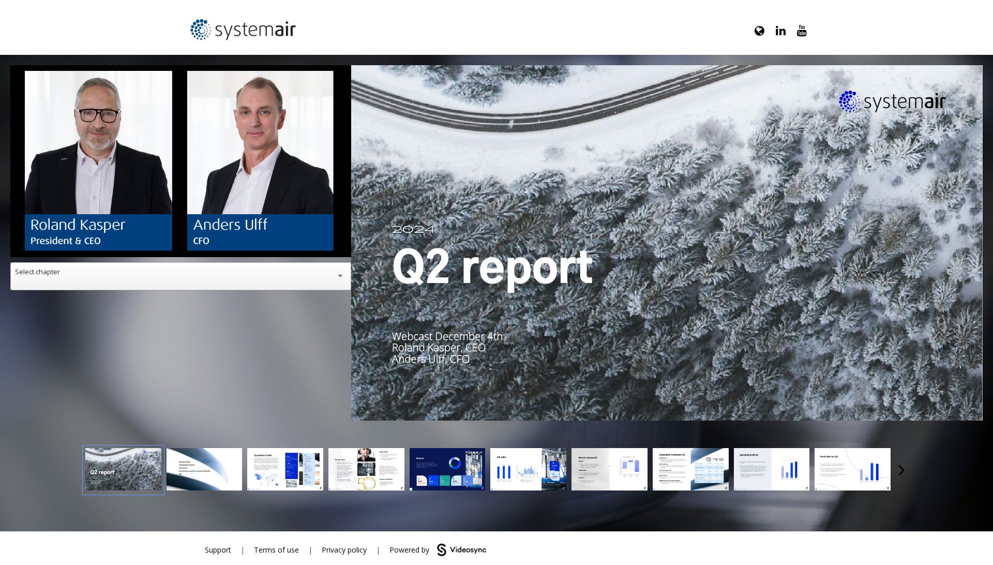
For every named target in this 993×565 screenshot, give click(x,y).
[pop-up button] (320, 241)
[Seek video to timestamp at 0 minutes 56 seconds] (285, 470)
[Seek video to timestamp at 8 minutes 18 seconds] (853, 470)
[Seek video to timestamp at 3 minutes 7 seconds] (448, 470)
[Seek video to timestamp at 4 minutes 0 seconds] (528, 470)
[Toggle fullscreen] (975, 73)
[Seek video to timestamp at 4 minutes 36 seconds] (609, 470)
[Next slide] (974, 238)
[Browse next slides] (901, 470)
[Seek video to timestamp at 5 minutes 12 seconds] (691, 470)
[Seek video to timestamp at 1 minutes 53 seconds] (366, 470)
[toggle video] (304, 241)
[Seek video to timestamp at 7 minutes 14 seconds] (772, 470)
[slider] (181, 226)
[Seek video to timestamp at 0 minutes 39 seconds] (205, 470)
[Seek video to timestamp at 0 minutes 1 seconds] (123, 470)
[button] (182, 163)
